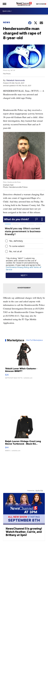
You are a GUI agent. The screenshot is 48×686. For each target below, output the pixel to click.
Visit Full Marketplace (34, 340)
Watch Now (40, 4)
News (6, 22)
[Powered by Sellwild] (39, 491)
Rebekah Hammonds (15, 80)
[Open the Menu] (4, 4)
